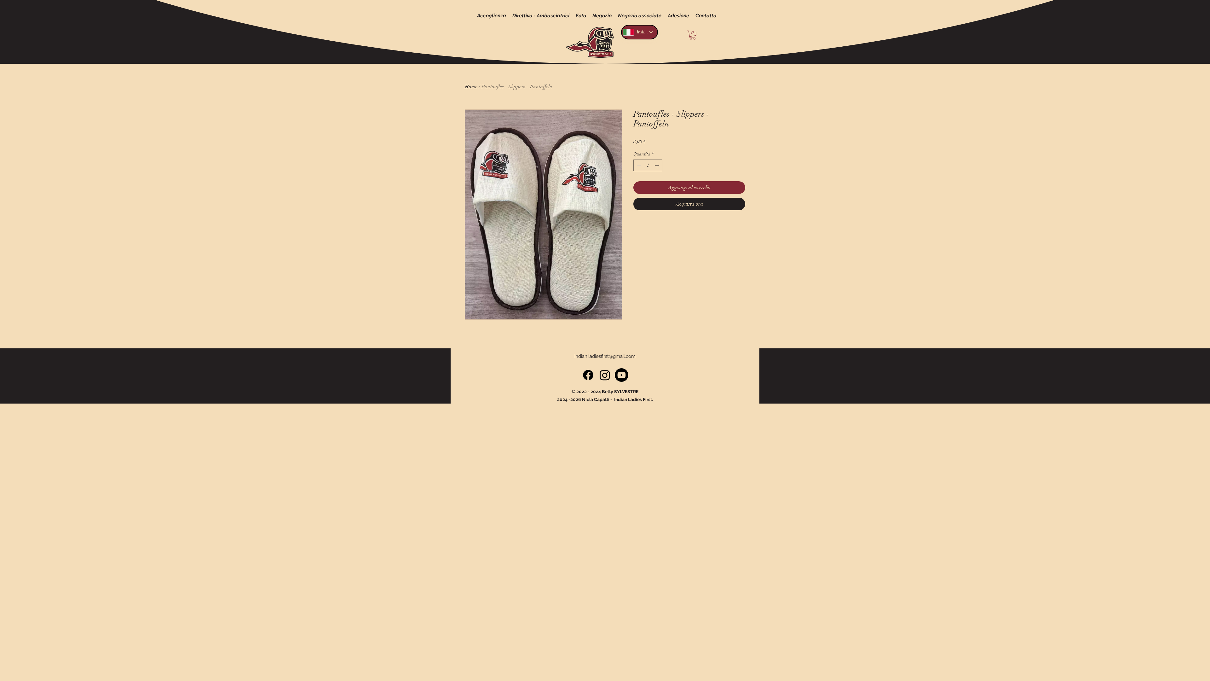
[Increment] (657, 165)
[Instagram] (605, 375)
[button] (692, 35)
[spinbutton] (648, 165)
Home (471, 87)
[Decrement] (638, 165)
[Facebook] (588, 375)
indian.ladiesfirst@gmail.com (605, 356)
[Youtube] (621, 375)
